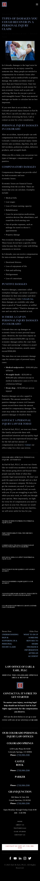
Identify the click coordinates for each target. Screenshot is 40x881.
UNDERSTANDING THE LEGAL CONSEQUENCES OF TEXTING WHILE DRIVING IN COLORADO (18, 546)
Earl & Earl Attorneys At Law (14, 33)
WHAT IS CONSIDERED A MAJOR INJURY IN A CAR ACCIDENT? (17, 582)
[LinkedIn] (20, 858)
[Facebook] (10, 858)
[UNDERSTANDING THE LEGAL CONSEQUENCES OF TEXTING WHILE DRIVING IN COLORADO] (20, 541)
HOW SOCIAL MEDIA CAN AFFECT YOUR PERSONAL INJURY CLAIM (18, 558)
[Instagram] (24, 858)
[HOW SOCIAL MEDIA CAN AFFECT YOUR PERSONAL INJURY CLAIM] (20, 553)
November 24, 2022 (10, 14)
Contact (28, 445)
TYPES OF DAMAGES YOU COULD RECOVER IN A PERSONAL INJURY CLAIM (20, 24)
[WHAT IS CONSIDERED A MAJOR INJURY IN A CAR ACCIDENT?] (20, 577)
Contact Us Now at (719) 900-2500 (20, 847)
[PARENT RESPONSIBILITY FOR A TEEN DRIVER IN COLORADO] (20, 529)
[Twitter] (29, 858)
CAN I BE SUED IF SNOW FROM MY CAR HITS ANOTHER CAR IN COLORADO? (19, 606)
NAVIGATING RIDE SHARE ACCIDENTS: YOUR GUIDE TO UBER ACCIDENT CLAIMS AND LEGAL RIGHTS (19, 594)
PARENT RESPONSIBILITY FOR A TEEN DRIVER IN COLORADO (17, 534)
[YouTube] (15, 858)
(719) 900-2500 (23, 755)
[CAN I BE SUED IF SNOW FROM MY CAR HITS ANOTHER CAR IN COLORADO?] (20, 602)
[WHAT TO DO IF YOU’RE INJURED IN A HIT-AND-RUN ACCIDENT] (20, 565)
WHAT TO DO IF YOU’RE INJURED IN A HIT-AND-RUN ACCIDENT (18, 570)
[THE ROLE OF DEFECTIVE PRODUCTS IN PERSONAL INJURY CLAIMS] (20, 517)
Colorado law (27, 299)
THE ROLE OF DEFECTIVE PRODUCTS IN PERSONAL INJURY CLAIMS (18, 522)
